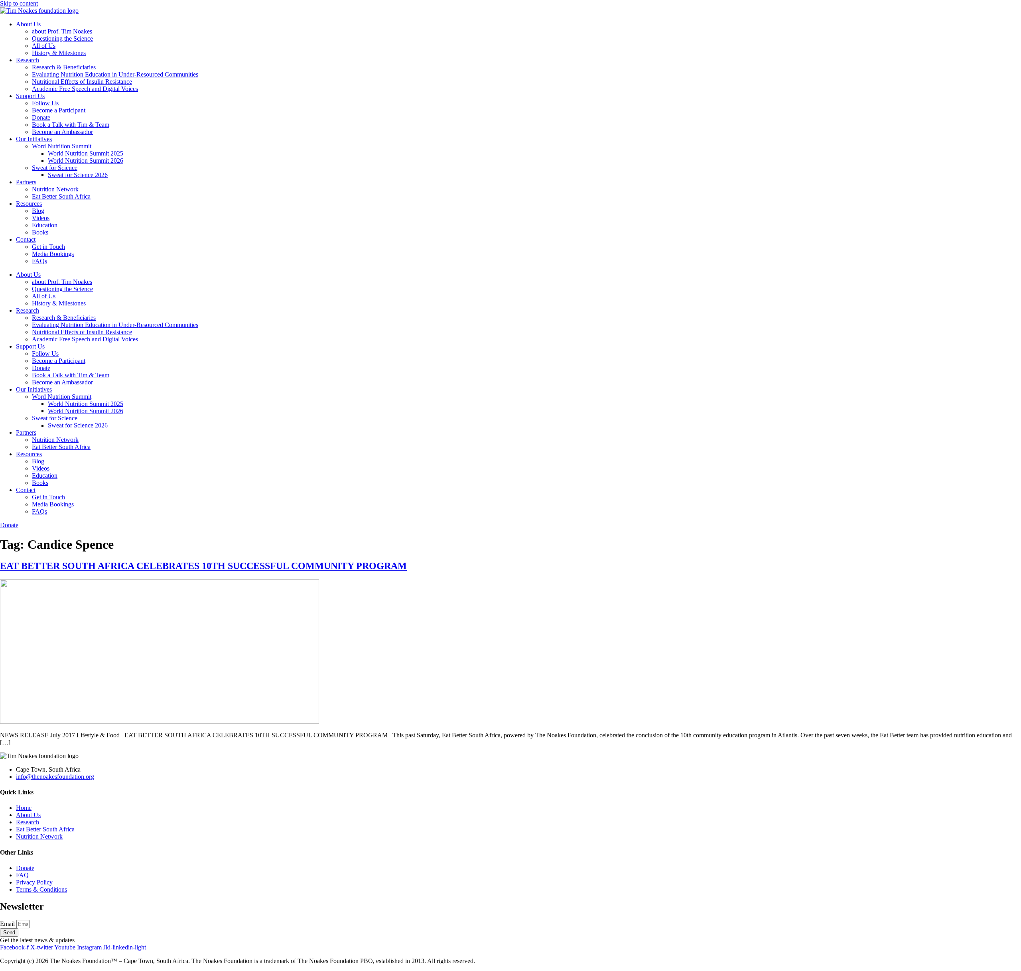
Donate (41, 117)
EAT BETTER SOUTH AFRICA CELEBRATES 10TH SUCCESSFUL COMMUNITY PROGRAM (203, 566)
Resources (29, 203)
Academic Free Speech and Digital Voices (85, 88)
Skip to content (19, 3)
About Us (28, 24)
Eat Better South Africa (61, 196)
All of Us (43, 45)
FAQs (39, 261)
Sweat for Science (54, 167)
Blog (38, 210)
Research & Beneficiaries (64, 67)
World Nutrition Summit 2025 (85, 153)
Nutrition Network (55, 189)
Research (27, 60)
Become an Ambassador (62, 131)
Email (8, 923)
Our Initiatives (34, 139)
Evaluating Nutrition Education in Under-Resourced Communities (115, 74)
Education (44, 225)
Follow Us (45, 103)
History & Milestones (59, 52)
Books (40, 232)
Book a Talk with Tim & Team (70, 124)
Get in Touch (48, 246)
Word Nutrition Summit (61, 146)
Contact (25, 239)
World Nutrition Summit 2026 (85, 160)
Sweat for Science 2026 (78, 174)
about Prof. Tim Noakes (62, 31)
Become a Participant (58, 110)
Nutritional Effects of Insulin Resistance (82, 81)
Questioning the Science (62, 38)
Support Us (30, 96)
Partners (26, 182)
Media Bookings (53, 253)
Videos (40, 218)
